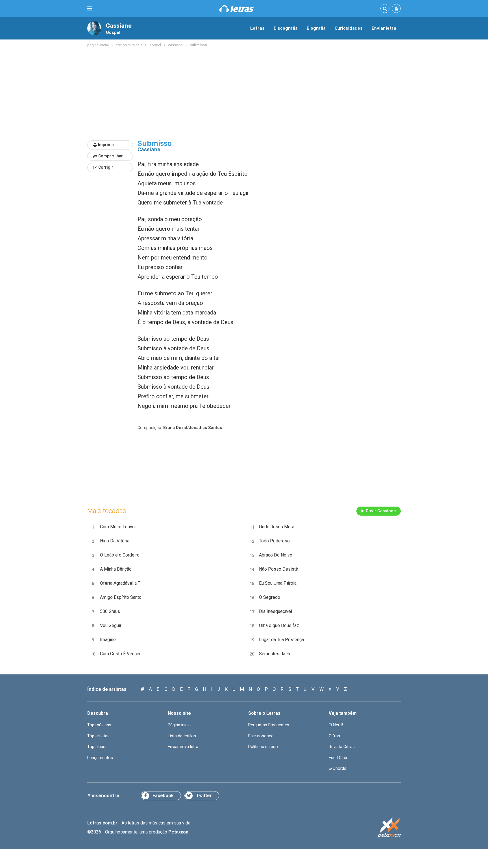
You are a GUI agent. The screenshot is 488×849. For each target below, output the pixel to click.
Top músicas (99, 724)
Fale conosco (261, 735)
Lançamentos (100, 757)
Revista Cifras (342, 746)
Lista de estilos (182, 735)
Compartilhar (110, 156)
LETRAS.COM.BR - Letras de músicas (236, 8)
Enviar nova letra (183, 746)
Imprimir (106, 144)
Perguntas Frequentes (268, 724)
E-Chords (337, 768)
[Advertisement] (244, 94)
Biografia (316, 28)
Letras (257, 28)
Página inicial (179, 724)
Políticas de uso (263, 746)
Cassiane (119, 25)
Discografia (286, 28)
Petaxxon (178, 832)
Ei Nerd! (336, 724)
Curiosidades (349, 28)
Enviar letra (384, 28)
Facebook (163, 795)
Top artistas (98, 735)
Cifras (334, 735)
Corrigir (105, 167)
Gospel (113, 32)
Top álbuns (97, 746)
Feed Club (338, 757)
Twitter (204, 795)
